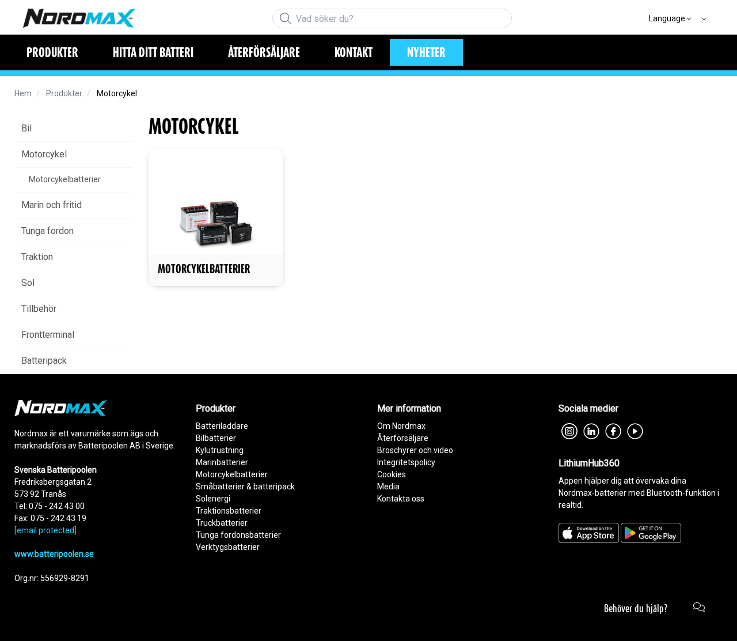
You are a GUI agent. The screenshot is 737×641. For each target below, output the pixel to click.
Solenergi (213, 498)
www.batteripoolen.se (54, 554)
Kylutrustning (220, 450)
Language (667, 18)
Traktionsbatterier (228, 510)
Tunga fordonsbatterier (238, 535)
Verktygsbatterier (228, 547)
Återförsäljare (402, 438)
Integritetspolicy (406, 462)
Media (388, 486)
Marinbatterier (222, 462)
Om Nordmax (401, 426)
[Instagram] (569, 430)
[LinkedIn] (591, 430)
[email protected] (45, 530)
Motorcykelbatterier (232, 474)
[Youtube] (635, 430)
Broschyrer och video (415, 450)
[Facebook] (613, 430)
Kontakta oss (400, 498)
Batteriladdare (222, 426)
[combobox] (392, 18)
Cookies (391, 474)
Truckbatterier (222, 522)
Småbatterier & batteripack (245, 486)
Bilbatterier (216, 438)
